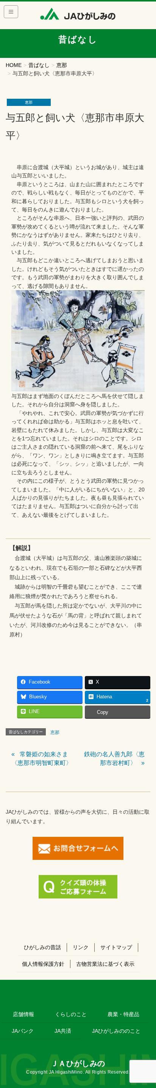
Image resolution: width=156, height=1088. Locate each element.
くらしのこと (71, 1014)
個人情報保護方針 (43, 964)
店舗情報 (23, 1014)
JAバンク (23, 1031)
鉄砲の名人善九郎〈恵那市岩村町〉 (114, 758)
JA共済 (63, 1031)
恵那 (29, 102)
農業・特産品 (123, 1014)
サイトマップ (116, 947)
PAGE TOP (145, 1048)
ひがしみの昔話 (42, 947)
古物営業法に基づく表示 (105, 964)
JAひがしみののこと (116, 1031)
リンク (81, 947)
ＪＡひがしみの (78, 1063)
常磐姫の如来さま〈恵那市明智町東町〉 (41, 758)
